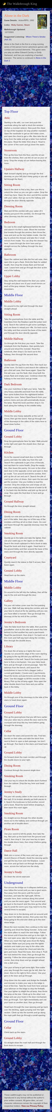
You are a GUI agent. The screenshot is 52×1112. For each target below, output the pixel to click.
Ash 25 (8, 39)
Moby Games (17, 25)
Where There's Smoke (35, 37)
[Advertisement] (26, 86)
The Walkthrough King (22, 4)
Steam (27, 25)
